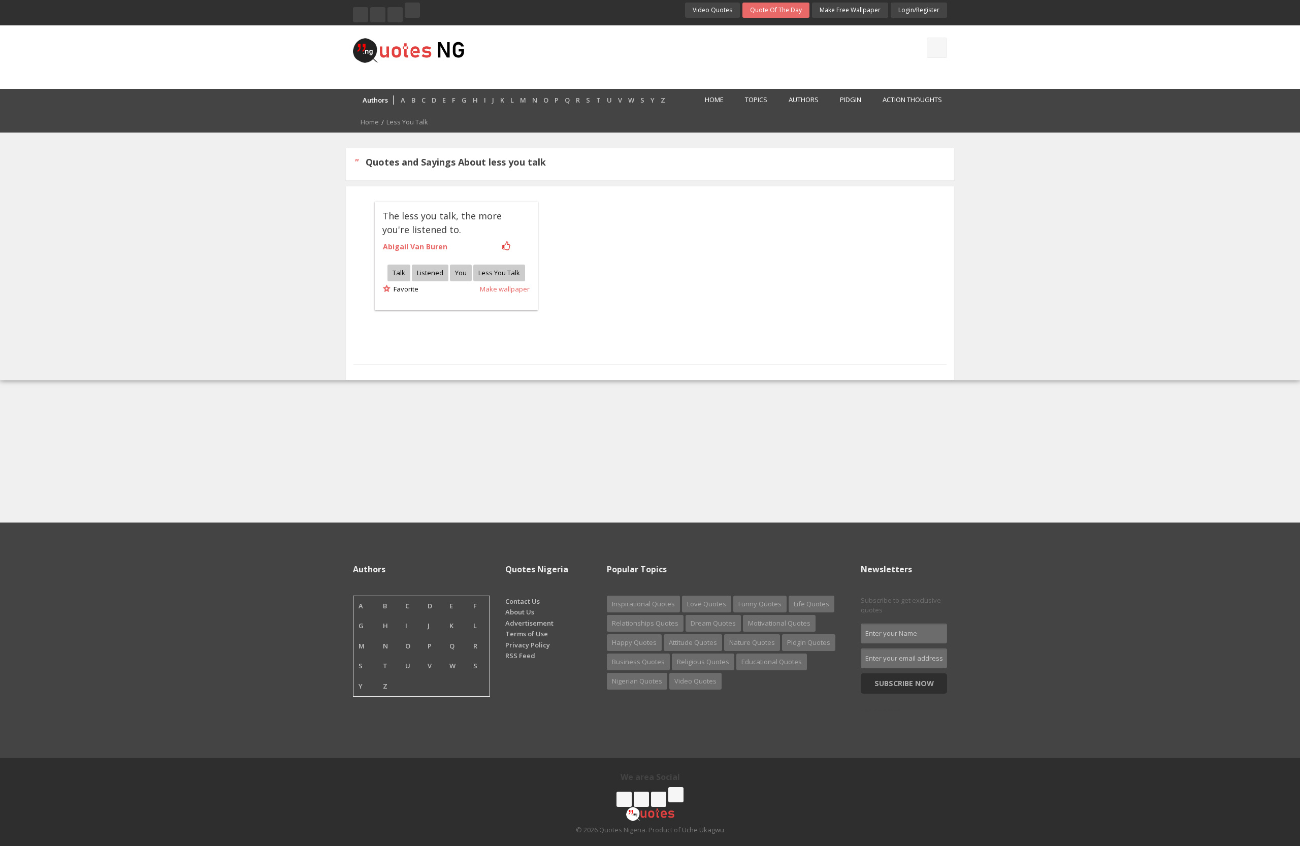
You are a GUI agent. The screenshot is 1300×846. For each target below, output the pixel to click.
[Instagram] (395, 14)
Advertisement (529, 623)
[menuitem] (709, 100)
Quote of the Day (776, 10)
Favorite (404, 289)
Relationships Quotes (645, 623)
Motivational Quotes (779, 623)
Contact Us (522, 601)
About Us (519, 611)
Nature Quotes (752, 642)
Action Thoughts (912, 99)
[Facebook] (360, 14)
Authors (804, 99)
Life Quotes (811, 603)
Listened (430, 272)
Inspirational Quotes (643, 603)
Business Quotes (638, 661)
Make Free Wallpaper (850, 10)
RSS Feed (520, 655)
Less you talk (499, 272)
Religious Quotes (703, 661)
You (461, 272)
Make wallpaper (505, 289)
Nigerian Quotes (637, 681)
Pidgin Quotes (808, 642)
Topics (756, 99)
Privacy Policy (527, 644)
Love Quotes (706, 603)
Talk (399, 272)
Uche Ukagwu (703, 829)
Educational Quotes (771, 661)
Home (714, 99)
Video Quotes (712, 10)
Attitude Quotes (693, 642)
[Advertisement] (690, 56)
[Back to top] (1267, 782)
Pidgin (850, 99)
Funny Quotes (760, 603)
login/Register (918, 10)
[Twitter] (377, 14)
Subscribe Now (904, 683)
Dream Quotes (713, 623)
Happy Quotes (634, 642)
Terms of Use (526, 633)
